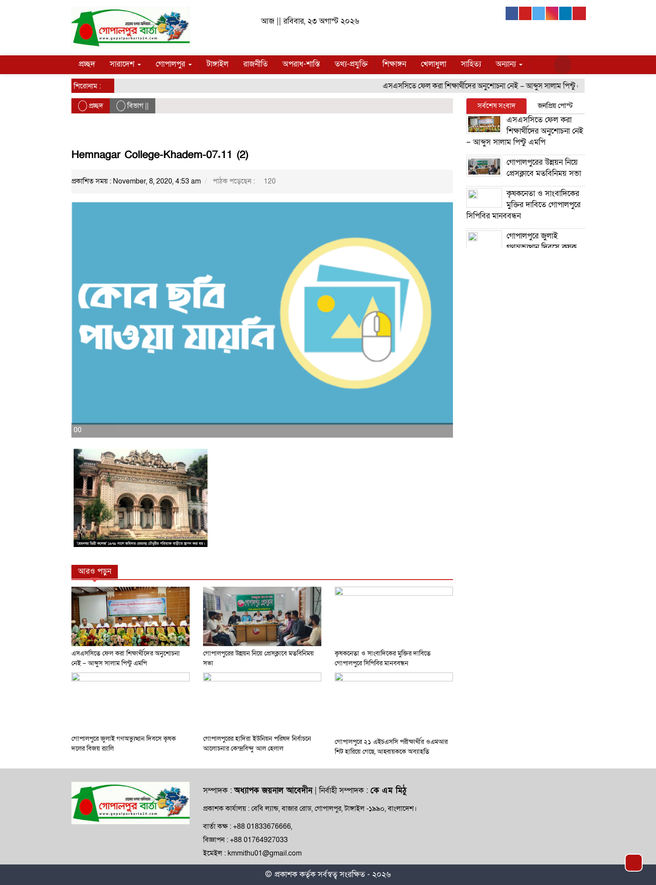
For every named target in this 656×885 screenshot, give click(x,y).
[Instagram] (552, 13)
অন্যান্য (507, 64)
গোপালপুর (171, 64)
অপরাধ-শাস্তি (301, 64)
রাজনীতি (255, 64)
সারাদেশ (123, 64)
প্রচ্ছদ (87, 64)
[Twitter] (539, 13)
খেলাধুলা (433, 64)
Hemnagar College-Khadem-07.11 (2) (160, 155)
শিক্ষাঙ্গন (394, 64)
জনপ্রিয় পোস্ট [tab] (555, 106)
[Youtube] (525, 13)
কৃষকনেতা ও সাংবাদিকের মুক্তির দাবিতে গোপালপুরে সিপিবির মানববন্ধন (523, 204)
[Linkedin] (566, 13)
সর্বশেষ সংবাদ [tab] (496, 106)
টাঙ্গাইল (217, 64)
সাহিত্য (471, 64)
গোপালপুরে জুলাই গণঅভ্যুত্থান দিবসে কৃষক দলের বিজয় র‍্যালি (521, 247)
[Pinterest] (579, 13)
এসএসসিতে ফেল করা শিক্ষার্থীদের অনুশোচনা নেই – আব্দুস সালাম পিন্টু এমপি (477, 86)
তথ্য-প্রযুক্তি (351, 64)
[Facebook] (512, 13)
